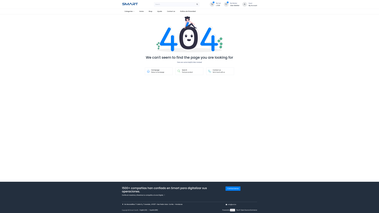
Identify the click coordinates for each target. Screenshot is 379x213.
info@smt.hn (232, 204)
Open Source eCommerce (249, 210)
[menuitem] (129, 11)
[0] (212, 4)
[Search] (197, 4)
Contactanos (233, 188)
